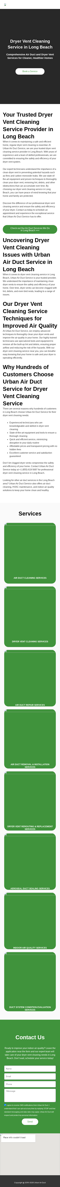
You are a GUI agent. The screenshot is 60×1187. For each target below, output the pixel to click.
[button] (54, 4)
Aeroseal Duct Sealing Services (30, 888)
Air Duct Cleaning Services (30, 578)
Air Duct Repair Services (30, 705)
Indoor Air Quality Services (30, 948)
